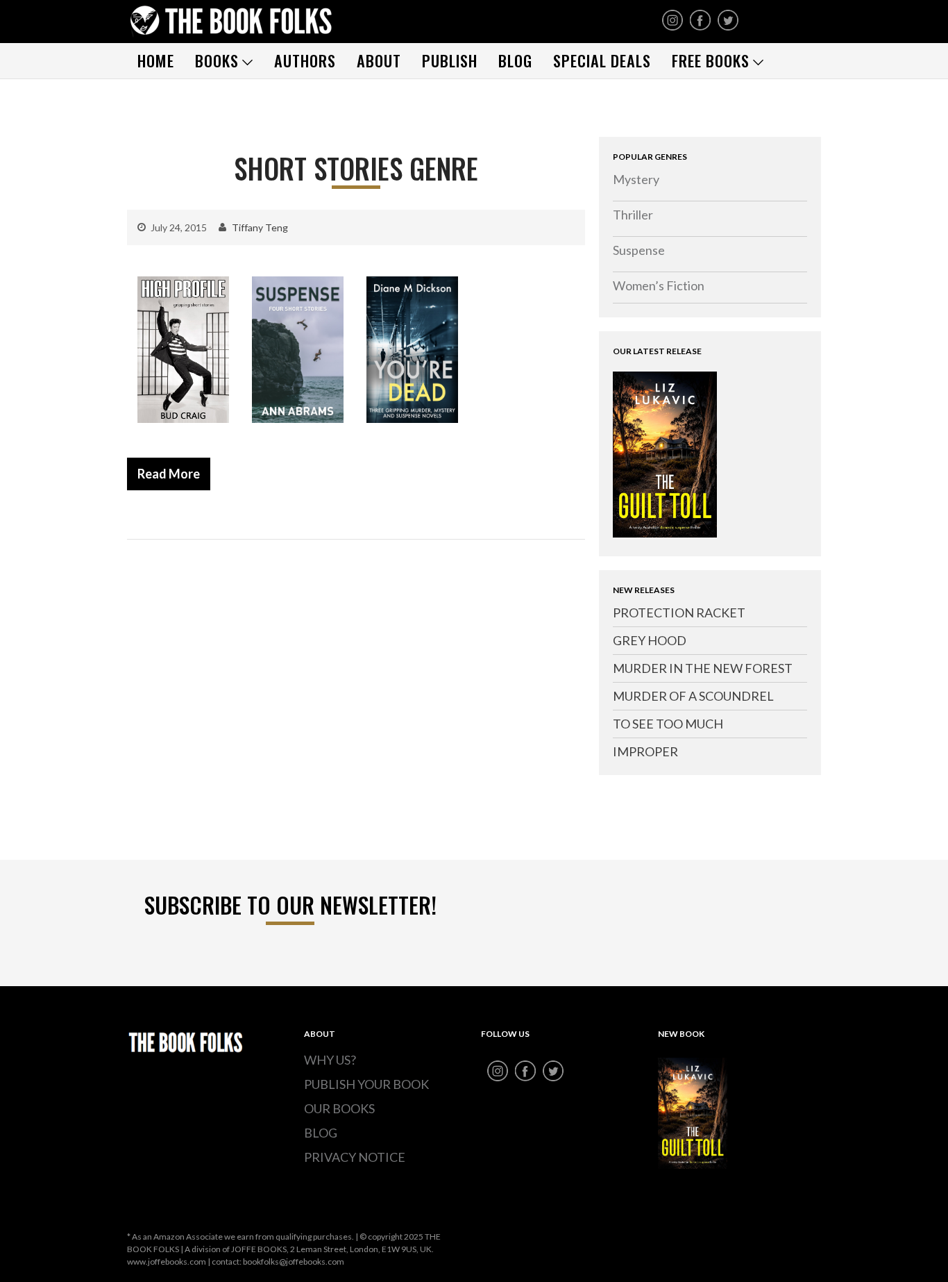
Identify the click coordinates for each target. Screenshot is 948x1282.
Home (155, 60)
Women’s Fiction (658, 285)
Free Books (711, 60)
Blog (515, 60)
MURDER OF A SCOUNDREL (693, 696)
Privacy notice (354, 1157)
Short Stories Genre (356, 168)
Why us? (330, 1059)
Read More (168, 473)
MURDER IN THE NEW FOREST (703, 668)
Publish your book (366, 1084)
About (379, 60)
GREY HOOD (649, 640)
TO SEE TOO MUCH (668, 723)
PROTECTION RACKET (679, 612)
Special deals (602, 60)
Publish (449, 60)
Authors (305, 60)
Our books (339, 1108)
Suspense (639, 250)
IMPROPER (645, 751)
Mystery (636, 179)
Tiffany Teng (260, 227)
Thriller (633, 214)
